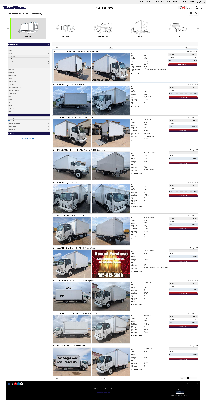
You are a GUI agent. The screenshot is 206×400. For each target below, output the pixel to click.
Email (191, 15)
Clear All (195, 43)
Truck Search (149, 2)
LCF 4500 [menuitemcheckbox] (13, 56)
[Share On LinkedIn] (18, 384)
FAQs (170, 383)
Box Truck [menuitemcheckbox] (13, 121)
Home (141, 2)
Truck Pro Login (194, 383)
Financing (176, 2)
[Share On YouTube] (15, 384)
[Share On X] (12, 384)
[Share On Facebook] (9, 384)
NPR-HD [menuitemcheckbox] (13, 64)
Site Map (182, 383)
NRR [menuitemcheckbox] (11, 66)
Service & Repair (159, 2)
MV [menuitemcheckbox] (11, 59)
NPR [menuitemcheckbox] (11, 61)
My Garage (192, 2)
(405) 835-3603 (104, 7)
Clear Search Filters (29, 138)
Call (196, 15)
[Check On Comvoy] (21, 384)
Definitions (175, 383)
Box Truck (65, 44)
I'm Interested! (182, 65)
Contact (183, 2)
